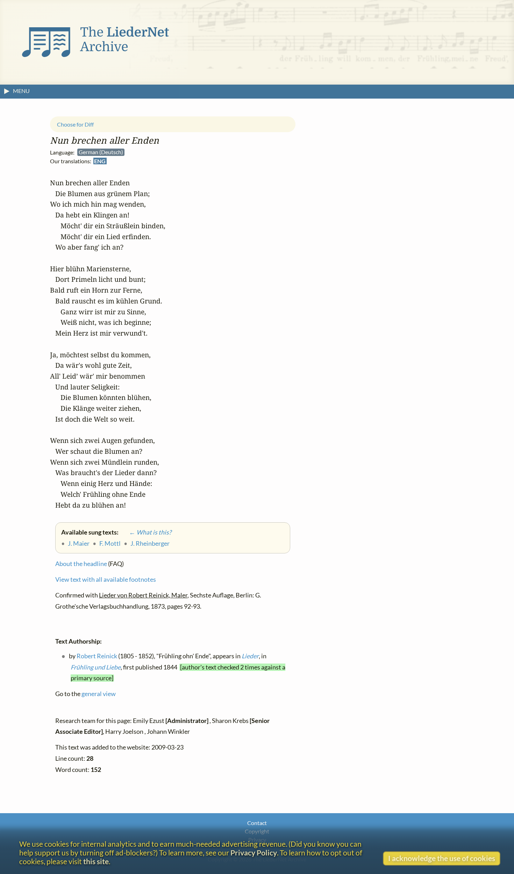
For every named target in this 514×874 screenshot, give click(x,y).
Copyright (257, 831)
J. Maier (79, 543)
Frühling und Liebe (96, 667)
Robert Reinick (97, 656)
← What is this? (145, 532)
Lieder (250, 656)
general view (98, 693)
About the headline (81, 563)
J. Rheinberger (150, 543)
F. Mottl (110, 543)
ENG (100, 161)
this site (96, 861)
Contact (257, 822)
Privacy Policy (253, 852)
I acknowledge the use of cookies (441, 858)
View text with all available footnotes (105, 579)
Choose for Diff (75, 124)
